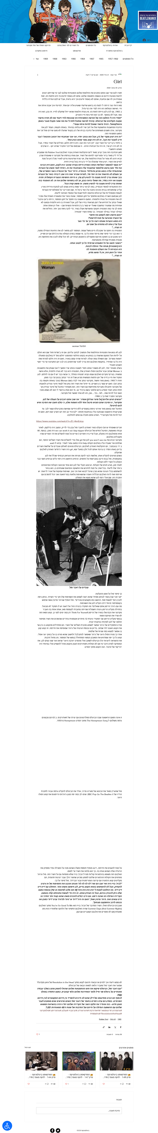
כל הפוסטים (128, 58)
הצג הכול (28, 1049)
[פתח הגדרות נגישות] (7, 1126)
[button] (77, 51)
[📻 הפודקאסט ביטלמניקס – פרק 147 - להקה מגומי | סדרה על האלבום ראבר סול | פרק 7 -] (79, 1063)
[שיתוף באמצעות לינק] (104, 1029)
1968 (55, 58)
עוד (37, 58)
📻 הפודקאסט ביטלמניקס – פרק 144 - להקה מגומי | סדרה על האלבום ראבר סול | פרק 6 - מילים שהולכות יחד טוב (41, 1077)
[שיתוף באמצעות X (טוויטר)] (115, 1029)
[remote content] (79, 684)
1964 (82, 58)
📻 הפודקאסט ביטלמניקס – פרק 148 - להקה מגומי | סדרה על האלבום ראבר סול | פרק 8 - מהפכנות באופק (116, 1077)
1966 (73, 58)
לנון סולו (113, 1021)
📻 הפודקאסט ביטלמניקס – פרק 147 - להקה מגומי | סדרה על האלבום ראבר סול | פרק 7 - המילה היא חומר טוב (79, 1077)
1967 (92, 58)
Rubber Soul (103, 1021)
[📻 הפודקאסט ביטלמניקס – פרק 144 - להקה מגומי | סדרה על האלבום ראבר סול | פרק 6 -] (41, 1063)
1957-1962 (113, 58)
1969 (45, 58)
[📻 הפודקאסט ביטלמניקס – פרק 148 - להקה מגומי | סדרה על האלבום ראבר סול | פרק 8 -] (116, 1063)
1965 (101, 58)
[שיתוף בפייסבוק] (121, 1029)
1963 (64, 58)
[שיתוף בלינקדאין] (109, 1029)
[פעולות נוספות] (37, 74)
